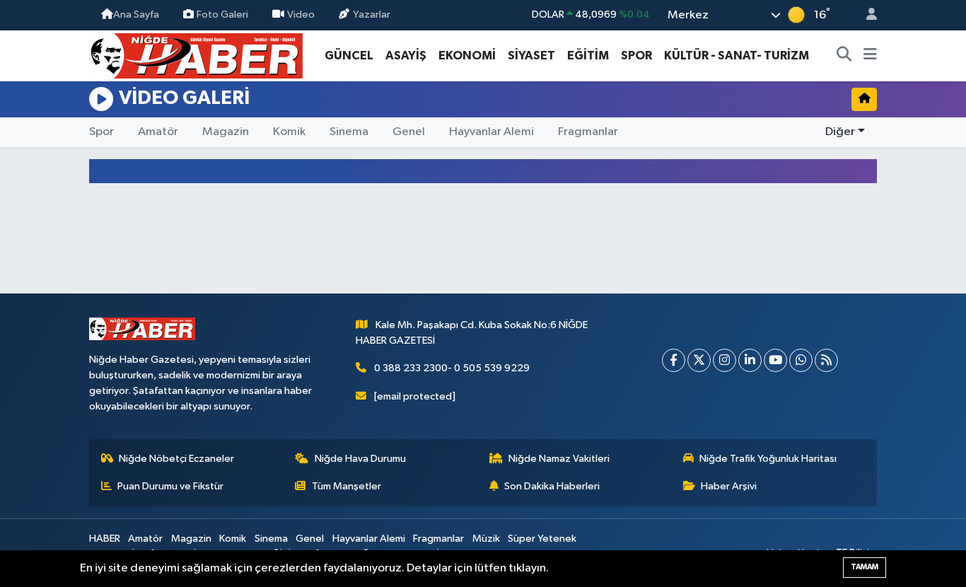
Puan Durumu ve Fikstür (170, 486)
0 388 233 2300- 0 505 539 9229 (452, 368)
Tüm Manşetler (346, 486)
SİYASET (531, 56)
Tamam (864, 567)
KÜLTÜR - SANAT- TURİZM (736, 56)
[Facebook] (673, 360)
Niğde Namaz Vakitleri (559, 458)
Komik (289, 132)
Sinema (349, 132)
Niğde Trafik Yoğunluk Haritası (768, 458)
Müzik (486, 538)
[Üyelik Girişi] (865, 15)
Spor (101, 132)
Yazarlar (371, 14)
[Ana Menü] (870, 56)
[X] (699, 360)
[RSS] (826, 360)
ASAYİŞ (405, 56)
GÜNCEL (349, 56)
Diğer (840, 132)
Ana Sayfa (136, 14)
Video (301, 14)
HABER (104, 538)
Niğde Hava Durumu (360, 458)
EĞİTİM (588, 56)
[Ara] (844, 56)
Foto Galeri (222, 14)
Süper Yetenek (542, 538)
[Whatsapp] (801, 360)
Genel (408, 132)
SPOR (636, 56)
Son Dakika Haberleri (552, 486)
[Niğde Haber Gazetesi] (196, 54)
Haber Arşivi (729, 486)
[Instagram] (724, 360)
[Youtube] (775, 360)
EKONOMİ (467, 56)
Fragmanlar (588, 132)
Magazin (225, 132)
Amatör (158, 132)
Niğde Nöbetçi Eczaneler (176, 458)
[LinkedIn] (750, 360)
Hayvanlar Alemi (491, 132)
